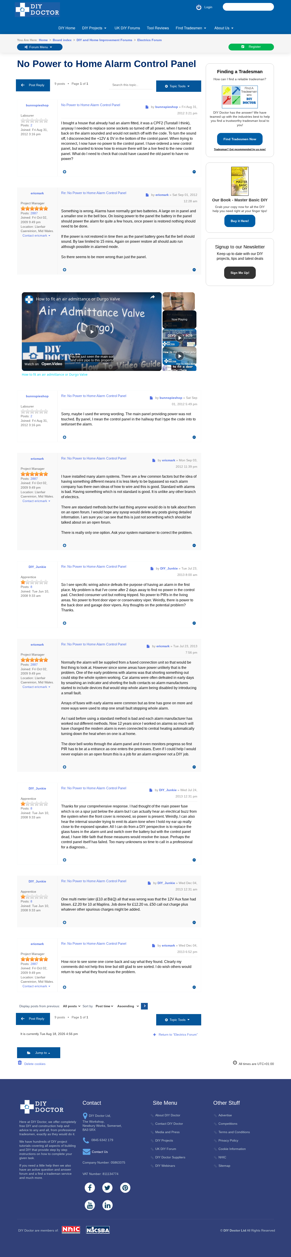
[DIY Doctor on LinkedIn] (107, 1205)
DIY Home (66, 27)
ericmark (37, 193)
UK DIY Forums (127, 27)
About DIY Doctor (167, 1115)
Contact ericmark (34, 235)
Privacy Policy (228, 1140)
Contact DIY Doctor (169, 1123)
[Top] (194, 171)
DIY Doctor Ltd (234, 1230)
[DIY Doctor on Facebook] (90, 1188)
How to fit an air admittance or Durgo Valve (78, 298)
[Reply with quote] (63, 170)
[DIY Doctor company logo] (42, 1106)
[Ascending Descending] (127, 1006)
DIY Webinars (165, 1165)
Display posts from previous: (40, 1006)
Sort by (88, 1006)
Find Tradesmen (189, 27)
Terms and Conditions (234, 1132)
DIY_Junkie (37, 567)
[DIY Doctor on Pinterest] (125, 1188)
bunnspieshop (37, 105)
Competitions (227, 1123)
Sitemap (224, 1165)
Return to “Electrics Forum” (178, 1034)
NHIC (222, 1157)
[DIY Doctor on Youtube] (90, 1205)
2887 (34, 213)
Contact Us (100, 1152)
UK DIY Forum (165, 1149)
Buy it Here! (240, 221)
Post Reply (35, 85)
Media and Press (167, 1132)
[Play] (179, 337)
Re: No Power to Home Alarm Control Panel (93, 193)
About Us (221, 27)
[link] (29, 299)
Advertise (225, 1115)
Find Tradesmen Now (239, 139)
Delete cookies (34, 1064)
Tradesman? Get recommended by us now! (240, 149)
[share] (152, 297)
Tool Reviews (158, 27)
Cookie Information (232, 1149)
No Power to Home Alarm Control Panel (106, 63)
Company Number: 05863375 (104, 1162)
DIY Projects (92, 27)
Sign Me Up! (240, 273)
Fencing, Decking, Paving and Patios (109, 55)
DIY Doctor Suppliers (170, 1157)
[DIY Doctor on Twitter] (107, 1188)
